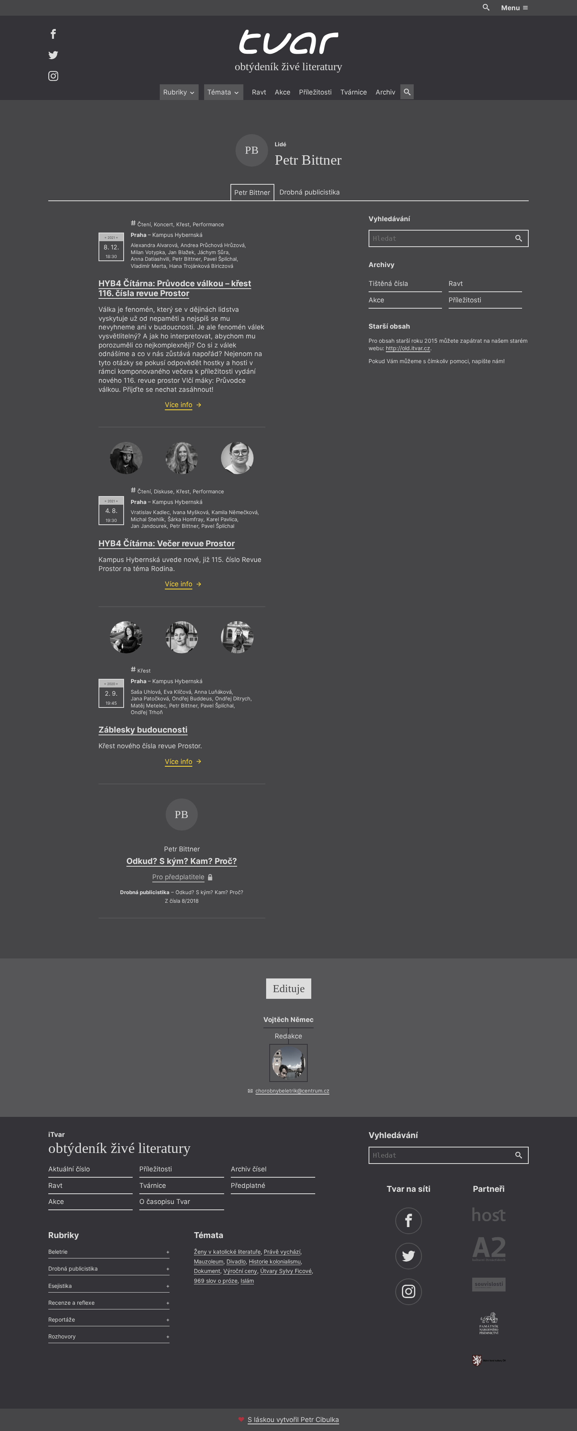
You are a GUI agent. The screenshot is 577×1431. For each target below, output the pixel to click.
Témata (220, 92)
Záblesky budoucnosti (143, 730)
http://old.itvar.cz (408, 348)
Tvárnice (353, 92)
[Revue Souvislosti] (489, 1286)
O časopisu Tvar (164, 1202)
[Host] (489, 1215)
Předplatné (248, 1185)
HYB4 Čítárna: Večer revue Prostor (167, 543)
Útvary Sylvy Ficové (286, 1270)
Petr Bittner (252, 192)
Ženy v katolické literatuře (227, 1251)
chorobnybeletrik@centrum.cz (292, 1090)
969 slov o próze (215, 1280)
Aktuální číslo (69, 1169)
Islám (247, 1280)
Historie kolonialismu (275, 1261)
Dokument (207, 1270)
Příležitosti (315, 92)
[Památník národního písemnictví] (489, 1324)
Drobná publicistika (309, 192)
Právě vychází (282, 1251)
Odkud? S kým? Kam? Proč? (181, 861)
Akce (282, 92)
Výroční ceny (240, 1270)
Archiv (385, 92)
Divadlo (236, 1261)
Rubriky (176, 92)
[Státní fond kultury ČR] (489, 1360)
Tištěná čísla (388, 283)
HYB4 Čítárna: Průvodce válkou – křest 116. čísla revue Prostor (175, 288)
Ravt (259, 92)
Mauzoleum (208, 1261)
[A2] (489, 1251)
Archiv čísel (249, 1169)
